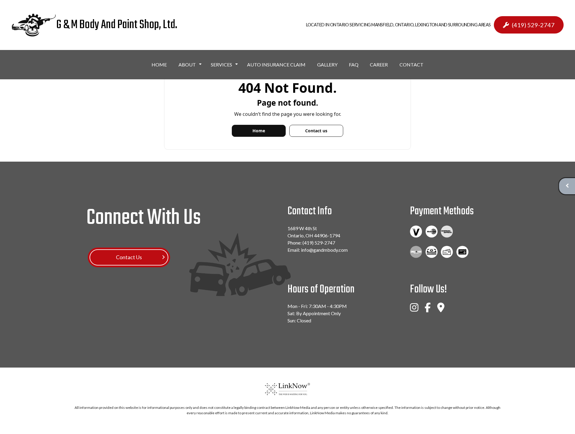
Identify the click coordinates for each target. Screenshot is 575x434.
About (187, 64)
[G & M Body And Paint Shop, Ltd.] (33, 25)
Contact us (316, 130)
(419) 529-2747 (533, 24)
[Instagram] (414, 309)
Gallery (327, 64)
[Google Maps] (440, 309)
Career (379, 64)
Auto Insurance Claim (276, 64)
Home (159, 64)
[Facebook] (428, 309)
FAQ (353, 64)
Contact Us (129, 257)
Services (221, 64)
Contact (411, 64)
